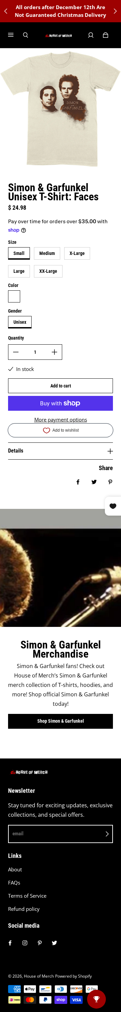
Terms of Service (27, 895)
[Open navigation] (15, 35)
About (15, 869)
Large (19, 271)
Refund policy (24, 909)
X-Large (77, 253)
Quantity (16, 338)
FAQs (14, 882)
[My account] (90, 35)
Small (19, 253)
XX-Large (48, 271)
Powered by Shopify (73, 976)
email (18, 834)
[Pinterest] (39, 942)
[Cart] (105, 35)
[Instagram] (24, 942)
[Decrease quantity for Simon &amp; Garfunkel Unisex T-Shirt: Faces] (15, 352)
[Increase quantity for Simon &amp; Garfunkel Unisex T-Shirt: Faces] (54, 352)
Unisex (19, 322)
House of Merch (39, 976)
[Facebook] (10, 942)
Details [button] (15, 450)
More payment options (60, 419)
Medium (47, 253)
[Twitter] (54, 942)
